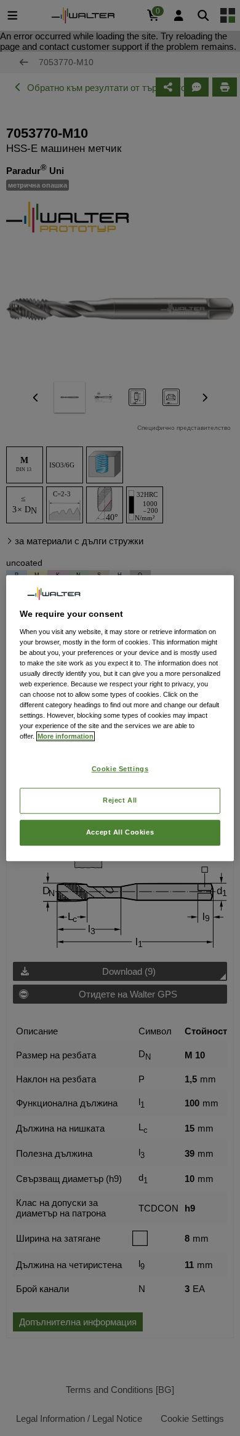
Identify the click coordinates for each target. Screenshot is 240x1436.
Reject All (120, 800)
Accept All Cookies (120, 832)
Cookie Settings (120, 769)
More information (66, 736)
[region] (120, 718)
